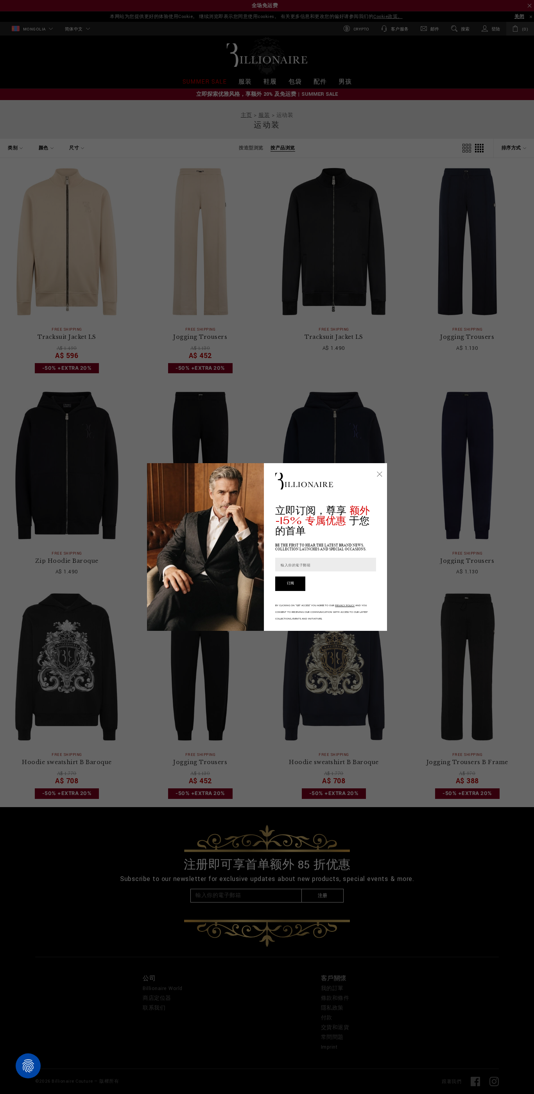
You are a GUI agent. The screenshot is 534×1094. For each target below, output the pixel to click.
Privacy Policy (345, 605)
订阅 (290, 583)
